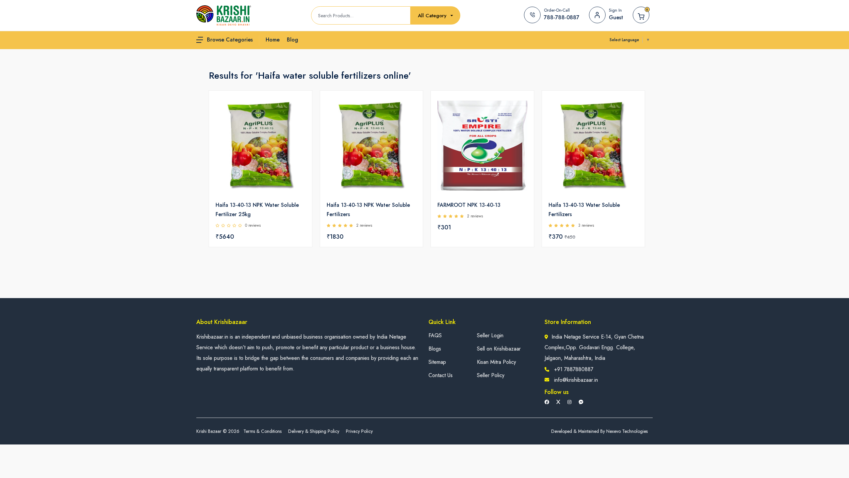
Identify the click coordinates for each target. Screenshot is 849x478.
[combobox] (435, 16)
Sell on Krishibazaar (499, 349)
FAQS (435, 335)
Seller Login (490, 335)
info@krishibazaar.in (576, 380)
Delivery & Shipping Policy (313, 431)
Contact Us (440, 375)
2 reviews (364, 225)
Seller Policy (490, 375)
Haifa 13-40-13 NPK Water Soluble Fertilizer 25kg (257, 209)
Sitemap (437, 362)
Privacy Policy (359, 431)
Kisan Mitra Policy (496, 362)
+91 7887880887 (573, 369)
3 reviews (586, 225)
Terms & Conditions (262, 431)
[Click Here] (299, 107)
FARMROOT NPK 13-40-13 (468, 205)
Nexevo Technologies (627, 431)
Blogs (434, 349)
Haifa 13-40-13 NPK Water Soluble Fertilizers (368, 209)
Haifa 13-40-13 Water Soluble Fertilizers (584, 209)
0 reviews (253, 225)
